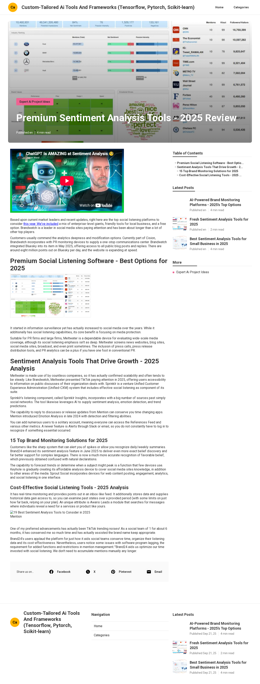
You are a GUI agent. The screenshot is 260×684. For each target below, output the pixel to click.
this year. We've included (40, 224)
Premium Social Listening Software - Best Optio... (210, 163)
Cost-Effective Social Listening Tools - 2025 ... (210, 175)
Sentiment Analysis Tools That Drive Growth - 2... (210, 167)
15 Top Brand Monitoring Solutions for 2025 (208, 171)
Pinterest (125, 571)
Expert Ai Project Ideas (35, 101)
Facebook (63, 571)
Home (219, 7)
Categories (241, 7)
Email (158, 571)
